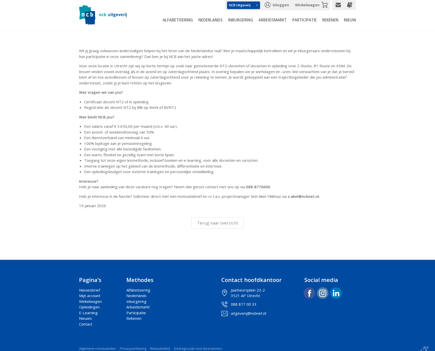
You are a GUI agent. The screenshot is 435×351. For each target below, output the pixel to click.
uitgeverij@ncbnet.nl (248, 313)
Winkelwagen (307, 4)
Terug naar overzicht (217, 223)
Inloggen (281, 4)
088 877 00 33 (244, 304)
